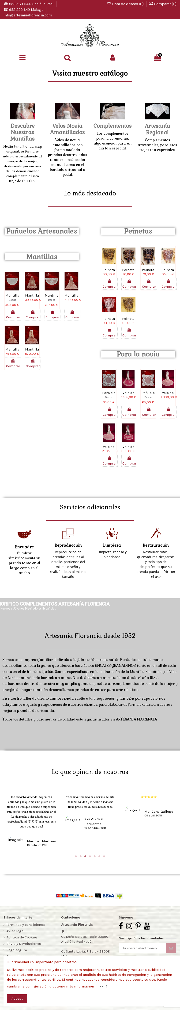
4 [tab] (90, 856)
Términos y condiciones (25, 924)
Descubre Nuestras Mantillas (22, 132)
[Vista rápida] (12, 292)
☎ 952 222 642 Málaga (24, 9)
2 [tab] (80, 856)
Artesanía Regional (157, 129)
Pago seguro (16, 950)
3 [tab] (85, 856)
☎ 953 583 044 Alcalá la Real (29, 4)
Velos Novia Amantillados (67, 129)
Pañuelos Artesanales (41, 231)
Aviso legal (15, 931)
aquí (103, 987)
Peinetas (138, 231)
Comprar (13, 317)
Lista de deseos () (128, 4)
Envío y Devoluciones (23, 943)
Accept (17, 998)
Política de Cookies (22, 937)
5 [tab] (94, 856)
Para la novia (138, 354)
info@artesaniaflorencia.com (28, 15)
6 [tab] (99, 856)
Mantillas (41, 256)
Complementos (113, 125)
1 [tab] (76, 856)
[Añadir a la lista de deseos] (8, 285)
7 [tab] (104, 856)
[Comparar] (15, 285)
